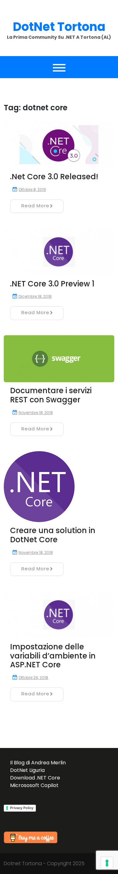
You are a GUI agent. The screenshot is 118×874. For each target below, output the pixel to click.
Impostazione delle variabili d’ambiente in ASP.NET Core (53, 655)
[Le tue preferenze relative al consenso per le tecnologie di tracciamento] (107, 863)
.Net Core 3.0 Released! (54, 176)
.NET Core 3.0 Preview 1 (52, 284)
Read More (35, 205)
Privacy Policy (21, 808)
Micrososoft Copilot (34, 785)
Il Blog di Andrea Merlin (38, 762)
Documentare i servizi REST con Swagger (51, 395)
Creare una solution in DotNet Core (52, 535)
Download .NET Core (35, 777)
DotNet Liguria (27, 770)
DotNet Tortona (59, 26)
